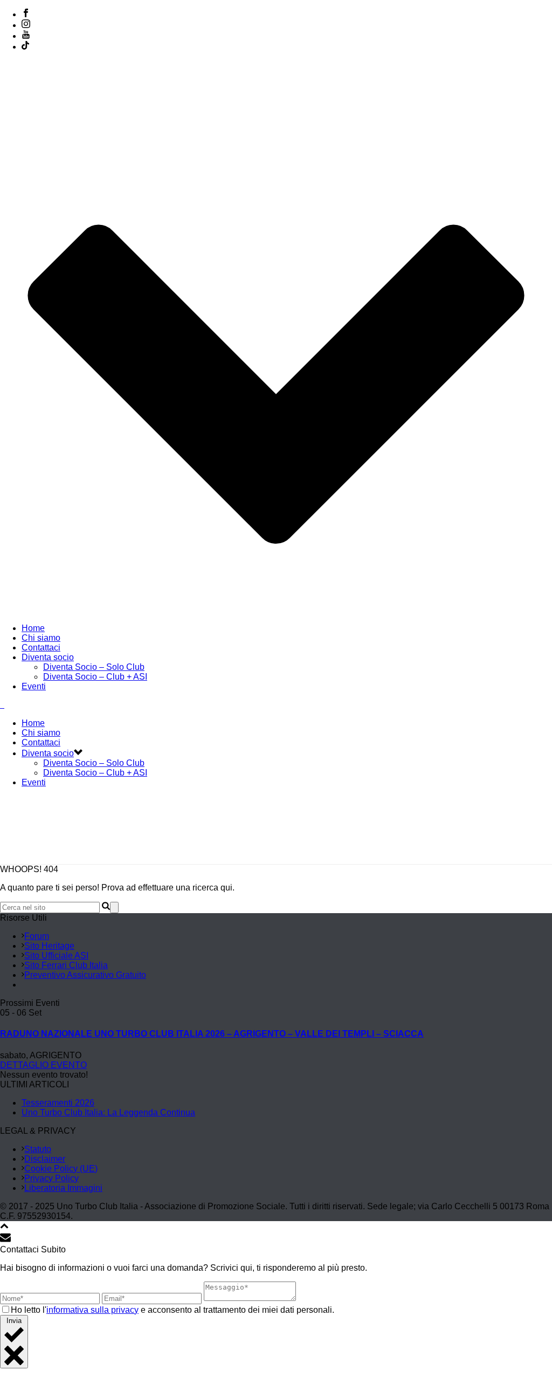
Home (33, 628)
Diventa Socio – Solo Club (93, 667)
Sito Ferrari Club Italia (66, 965)
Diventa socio (48, 657)
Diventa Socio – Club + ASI (95, 676)
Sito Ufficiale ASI (56, 955)
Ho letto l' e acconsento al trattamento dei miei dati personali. (172, 1309)
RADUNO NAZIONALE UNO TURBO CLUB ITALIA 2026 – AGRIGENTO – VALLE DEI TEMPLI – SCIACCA (212, 1033)
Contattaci (41, 647)
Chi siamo (41, 637)
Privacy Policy (51, 1178)
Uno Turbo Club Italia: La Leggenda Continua (108, 1112)
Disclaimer (44, 1158)
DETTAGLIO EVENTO (43, 1065)
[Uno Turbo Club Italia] (2, 704)
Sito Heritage (49, 945)
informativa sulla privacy (92, 1309)
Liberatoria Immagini (63, 1188)
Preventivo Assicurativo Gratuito (85, 974)
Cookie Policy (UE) (61, 1168)
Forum (36, 936)
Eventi (34, 686)
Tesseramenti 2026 (58, 1102)
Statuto (37, 1149)
